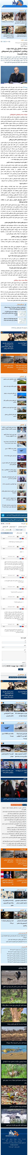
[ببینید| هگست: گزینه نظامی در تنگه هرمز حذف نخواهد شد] (7, 874)
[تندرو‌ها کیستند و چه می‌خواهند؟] (7, 16)
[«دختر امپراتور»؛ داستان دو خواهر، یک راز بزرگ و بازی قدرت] (22, 500)
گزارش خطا (23, 523)
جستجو (11, 1139)
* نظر (25, 650)
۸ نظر (21, 44)
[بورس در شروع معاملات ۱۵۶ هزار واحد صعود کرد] (20, 708)
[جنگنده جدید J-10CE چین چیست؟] (22, 451)
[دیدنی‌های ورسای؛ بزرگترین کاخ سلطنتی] (22, 403)
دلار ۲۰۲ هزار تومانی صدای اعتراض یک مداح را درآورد (15, 941)
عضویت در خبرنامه (19, 530)
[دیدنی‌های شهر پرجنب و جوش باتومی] (22, 395)
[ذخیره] (4, 41)
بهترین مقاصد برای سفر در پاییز (10, 386)
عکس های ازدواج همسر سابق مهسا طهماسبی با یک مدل (9, 477)
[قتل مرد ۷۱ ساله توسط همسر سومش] (7, 748)
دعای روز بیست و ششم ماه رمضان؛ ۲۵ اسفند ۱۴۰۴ (16, 958)
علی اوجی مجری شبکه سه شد (10, 456)
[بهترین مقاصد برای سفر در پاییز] (22, 388)
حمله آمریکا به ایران (12, 677)
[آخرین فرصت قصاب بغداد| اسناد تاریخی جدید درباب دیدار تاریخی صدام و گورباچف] (20, 359)
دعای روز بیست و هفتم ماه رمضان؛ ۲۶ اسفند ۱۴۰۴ (16, 956)
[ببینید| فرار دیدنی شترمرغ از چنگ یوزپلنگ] (14, 1033)
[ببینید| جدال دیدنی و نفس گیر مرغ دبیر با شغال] (14, 977)
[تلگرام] (14, 515)
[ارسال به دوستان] (3, 41)
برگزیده (22, 40)
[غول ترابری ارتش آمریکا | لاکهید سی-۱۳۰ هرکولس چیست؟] (22, 437)
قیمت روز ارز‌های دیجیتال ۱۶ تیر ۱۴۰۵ (7, 922)
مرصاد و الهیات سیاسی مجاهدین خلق (8, 366)
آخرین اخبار (24, 805)
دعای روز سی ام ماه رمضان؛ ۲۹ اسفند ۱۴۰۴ (17, 950)
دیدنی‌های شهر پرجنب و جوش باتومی (10, 394)
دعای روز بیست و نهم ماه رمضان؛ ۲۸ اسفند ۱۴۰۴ (16, 952)
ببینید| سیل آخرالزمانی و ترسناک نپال (22, 881)
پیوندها (15, 1139)
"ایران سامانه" (11, 1147)
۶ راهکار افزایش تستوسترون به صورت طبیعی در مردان (21, 902)
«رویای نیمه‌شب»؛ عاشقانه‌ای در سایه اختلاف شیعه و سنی (9, 470)
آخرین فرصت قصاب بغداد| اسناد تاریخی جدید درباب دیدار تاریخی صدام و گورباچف (21, 368)
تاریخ (23, 332)
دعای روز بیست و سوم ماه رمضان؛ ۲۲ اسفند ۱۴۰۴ (16, 962)
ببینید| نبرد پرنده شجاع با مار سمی (18, 1107)
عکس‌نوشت (23, 355)
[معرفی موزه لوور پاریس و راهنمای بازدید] (22, 410)
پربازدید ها (20, 805)
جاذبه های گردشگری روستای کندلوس (10, 415)
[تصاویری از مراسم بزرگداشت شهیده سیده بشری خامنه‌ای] (14, 789)
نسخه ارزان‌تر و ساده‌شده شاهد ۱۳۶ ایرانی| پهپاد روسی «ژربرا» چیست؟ (9, 506)
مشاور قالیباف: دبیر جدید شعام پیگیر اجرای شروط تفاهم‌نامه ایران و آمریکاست (14, 936)
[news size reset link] (8, 41)
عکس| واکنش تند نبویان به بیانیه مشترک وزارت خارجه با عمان (14, 811)
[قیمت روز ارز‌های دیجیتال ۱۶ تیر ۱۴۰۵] (7, 915)
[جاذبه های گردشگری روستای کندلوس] (22, 417)
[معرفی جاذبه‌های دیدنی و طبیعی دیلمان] (22, 381)
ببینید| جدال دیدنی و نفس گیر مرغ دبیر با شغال (15, 987)
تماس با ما (24, 1139)
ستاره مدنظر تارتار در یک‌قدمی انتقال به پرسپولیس (16, 827)
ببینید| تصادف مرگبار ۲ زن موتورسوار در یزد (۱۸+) (16, 829)
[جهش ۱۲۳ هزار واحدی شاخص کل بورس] (7, 708)
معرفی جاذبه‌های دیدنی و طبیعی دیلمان (9, 380)
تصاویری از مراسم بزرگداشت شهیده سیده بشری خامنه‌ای (15, 799)
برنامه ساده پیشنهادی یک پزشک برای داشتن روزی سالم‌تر (8, 903)
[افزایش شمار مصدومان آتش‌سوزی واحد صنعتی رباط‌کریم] (20, 915)
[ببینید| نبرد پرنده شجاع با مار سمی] (14, 1095)
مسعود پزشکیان (19, 328)
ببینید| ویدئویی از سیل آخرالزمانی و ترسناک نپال (16, 813)
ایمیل (25, 645)
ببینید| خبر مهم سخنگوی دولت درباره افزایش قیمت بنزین (14, 820)
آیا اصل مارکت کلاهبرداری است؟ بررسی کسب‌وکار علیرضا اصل (14, 841)
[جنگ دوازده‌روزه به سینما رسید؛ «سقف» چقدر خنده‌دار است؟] (22, 444)
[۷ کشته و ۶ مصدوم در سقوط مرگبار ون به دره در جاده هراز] (20, 748)
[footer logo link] (13, 1134)
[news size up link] (9, 41)
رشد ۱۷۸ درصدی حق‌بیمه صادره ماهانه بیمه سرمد (16, 831)
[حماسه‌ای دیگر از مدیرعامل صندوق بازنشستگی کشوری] (20, 29)
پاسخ (4, 538)
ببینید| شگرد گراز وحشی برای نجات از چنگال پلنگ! (14, 1005)
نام (25, 640)
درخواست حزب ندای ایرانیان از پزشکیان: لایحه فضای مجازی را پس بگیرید (9, 313)
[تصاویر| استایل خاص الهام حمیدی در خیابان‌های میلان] (22, 465)
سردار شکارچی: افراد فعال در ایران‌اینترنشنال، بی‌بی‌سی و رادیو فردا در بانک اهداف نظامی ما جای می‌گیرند (14, 834)
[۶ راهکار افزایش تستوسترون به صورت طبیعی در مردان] (20, 895)
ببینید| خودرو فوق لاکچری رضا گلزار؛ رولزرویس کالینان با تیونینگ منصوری (9, 428)
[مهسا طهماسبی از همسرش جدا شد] (22, 486)
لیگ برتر (22, 760)
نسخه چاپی (4, 527)
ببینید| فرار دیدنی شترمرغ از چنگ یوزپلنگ (16, 1043)
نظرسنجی (10, 1141)
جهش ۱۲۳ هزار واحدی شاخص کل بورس (8, 715)
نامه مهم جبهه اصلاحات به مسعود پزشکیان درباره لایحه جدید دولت (10, 319)
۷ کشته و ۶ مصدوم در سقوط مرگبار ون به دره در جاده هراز (21, 755)
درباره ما (19, 1139)
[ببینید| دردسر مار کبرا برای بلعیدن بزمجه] (14, 1015)
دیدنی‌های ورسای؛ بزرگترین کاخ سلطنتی (10, 401)
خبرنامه (15, 1141)
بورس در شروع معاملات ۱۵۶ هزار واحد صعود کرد (21, 715)
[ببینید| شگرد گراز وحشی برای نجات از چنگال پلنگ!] (14, 996)
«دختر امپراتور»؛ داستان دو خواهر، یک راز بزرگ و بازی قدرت (9, 499)
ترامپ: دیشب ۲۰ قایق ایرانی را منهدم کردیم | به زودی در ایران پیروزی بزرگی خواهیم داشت (14, 824)
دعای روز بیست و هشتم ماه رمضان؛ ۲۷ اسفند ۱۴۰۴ (16, 954)
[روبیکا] (14, 520)
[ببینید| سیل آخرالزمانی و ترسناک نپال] (20, 874)
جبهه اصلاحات (13, 328)
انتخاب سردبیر (21, 681)
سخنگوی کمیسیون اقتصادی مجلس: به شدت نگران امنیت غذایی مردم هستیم (8, 36)
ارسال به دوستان (12, 527)
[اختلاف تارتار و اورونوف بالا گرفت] (20, 764)
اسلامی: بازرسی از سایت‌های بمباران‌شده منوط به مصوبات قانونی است (14, 808)
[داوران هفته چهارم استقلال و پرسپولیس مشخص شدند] (7, 764)
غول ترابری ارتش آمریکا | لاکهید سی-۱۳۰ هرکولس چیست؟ (10, 435)
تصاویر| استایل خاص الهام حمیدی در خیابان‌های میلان (9, 463)
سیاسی (26, 40)
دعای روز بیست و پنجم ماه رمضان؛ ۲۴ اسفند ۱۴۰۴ (16, 960)
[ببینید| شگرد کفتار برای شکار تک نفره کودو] (14, 1116)
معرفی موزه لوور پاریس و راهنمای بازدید (9, 408)
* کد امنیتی (24, 662)
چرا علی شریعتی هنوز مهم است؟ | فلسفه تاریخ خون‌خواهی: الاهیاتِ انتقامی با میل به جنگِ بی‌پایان (7, 345)
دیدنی (24, 779)
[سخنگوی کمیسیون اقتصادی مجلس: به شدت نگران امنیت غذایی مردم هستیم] (7, 29)
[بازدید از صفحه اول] (25, 526)
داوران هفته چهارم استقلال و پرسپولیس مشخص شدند (7, 771)
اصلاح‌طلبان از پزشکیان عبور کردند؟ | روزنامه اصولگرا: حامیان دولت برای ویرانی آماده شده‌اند (15, 308)
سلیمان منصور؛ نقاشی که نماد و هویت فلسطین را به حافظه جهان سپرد (21, 23)
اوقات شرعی (20, 1141)
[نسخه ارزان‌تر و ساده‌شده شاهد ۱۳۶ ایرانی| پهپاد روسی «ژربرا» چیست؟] (22, 507)
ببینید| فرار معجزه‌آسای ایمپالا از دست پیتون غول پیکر (15, 1081)
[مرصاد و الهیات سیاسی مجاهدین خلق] (7, 359)
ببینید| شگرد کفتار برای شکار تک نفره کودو (16, 1125)
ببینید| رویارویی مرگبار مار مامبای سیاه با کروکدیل (15, 1062)
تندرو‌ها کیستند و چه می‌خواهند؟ (8, 21)
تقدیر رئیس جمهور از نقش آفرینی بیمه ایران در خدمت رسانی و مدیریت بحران (14, 838)
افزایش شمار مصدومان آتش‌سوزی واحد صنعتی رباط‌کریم (22, 923)
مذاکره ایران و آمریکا (22, 677)
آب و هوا (3, 1139)
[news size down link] (5, 41)
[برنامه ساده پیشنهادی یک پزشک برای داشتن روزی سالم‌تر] (7, 895)
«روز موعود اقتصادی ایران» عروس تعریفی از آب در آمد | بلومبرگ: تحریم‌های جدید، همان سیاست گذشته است (14, 844)
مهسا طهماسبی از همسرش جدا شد (9, 484)
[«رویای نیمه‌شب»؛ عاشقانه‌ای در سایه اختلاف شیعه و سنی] (22, 472)
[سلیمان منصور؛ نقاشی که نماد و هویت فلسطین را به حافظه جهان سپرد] (20, 16)
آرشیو (7, 1139)
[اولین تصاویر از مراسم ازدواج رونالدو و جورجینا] (22, 493)
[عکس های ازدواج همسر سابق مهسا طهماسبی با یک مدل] (22, 479)
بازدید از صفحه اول (21, 527)
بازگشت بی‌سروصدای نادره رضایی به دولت (17, 822)
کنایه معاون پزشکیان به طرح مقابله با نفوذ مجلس (16, 939)
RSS (7, 1141)
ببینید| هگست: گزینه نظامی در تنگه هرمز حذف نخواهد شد (14, 817)
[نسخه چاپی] (1, 41)
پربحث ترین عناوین (14, 805)
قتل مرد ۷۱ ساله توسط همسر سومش (7, 755)
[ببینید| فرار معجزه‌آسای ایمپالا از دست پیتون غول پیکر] (14, 1071)
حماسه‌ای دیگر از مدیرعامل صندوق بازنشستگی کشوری (22, 35)
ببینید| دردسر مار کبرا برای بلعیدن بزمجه (17, 1024)
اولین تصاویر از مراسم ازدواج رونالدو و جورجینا (9, 492)
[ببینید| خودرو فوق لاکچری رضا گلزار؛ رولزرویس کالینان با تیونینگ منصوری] (22, 430)
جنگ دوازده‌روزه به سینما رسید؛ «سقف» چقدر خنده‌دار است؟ (10, 442)
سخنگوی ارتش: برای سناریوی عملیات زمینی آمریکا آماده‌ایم (14, 815)
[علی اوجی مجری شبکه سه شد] (22, 458)
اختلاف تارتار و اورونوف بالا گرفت (21, 771)
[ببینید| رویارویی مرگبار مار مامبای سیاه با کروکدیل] (14, 1052)
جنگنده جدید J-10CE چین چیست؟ (10, 449)
